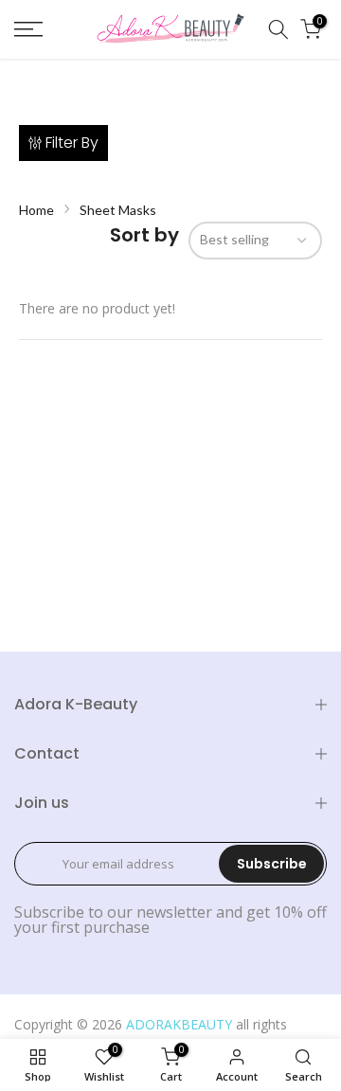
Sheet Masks (118, 210)
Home (36, 210)
